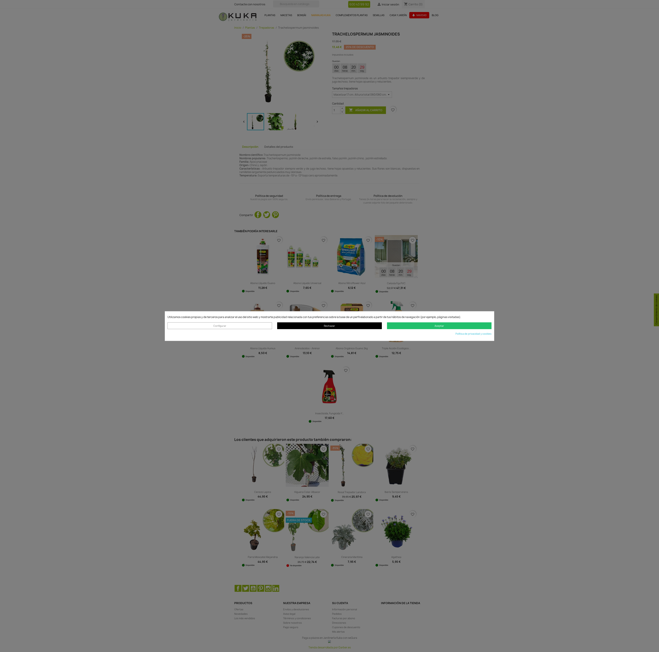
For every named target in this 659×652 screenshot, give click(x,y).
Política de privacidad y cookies (473, 333)
